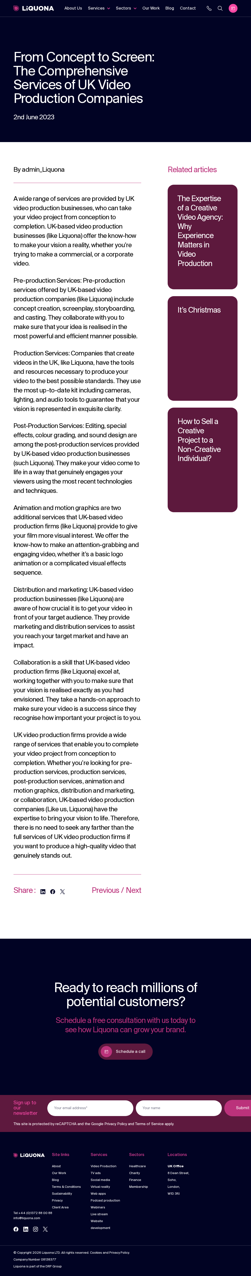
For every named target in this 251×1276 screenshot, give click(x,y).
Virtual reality (100, 1187)
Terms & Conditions (66, 1187)
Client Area (60, 1207)
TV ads (96, 1173)
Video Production (103, 1166)
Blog (169, 8)
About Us (73, 8)
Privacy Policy (115, 1124)
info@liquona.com (26, 1218)
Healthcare (137, 1166)
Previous (105, 891)
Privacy (57, 1201)
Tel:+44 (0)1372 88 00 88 (32, 1213)
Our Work (151, 8)
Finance (135, 1180)
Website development (100, 1224)
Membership (138, 1187)
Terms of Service (149, 1124)
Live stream (99, 1214)
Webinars (98, 1207)
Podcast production (105, 1201)
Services (96, 8)
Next (133, 891)
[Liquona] (33, 8)
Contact (188, 8)
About (56, 1166)
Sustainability (62, 1194)
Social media (100, 1180)
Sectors (123, 8)
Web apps (98, 1194)
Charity (134, 1173)
